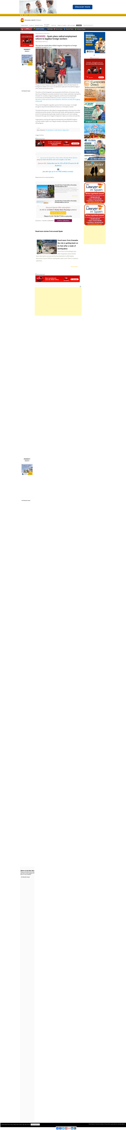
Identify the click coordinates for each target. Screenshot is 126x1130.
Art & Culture (71, 25)
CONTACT (26, 15)
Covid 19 (31, 25)
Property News (39, 25)
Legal (112, 1124)
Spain (50, 47)
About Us (115, 1124)
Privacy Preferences (35, 1124)
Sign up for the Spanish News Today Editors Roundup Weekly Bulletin (58, 158)
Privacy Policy (107, 1124)
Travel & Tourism (61, 25)
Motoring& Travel (46, 25)
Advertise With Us (121, 1124)
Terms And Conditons (99, 1124)
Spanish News (24, 25)
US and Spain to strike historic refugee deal (57, 130)
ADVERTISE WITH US (33, 15)
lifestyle (53, 25)
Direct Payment (92, 1124)
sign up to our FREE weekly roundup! (60, 171)
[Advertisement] (58, 302)
